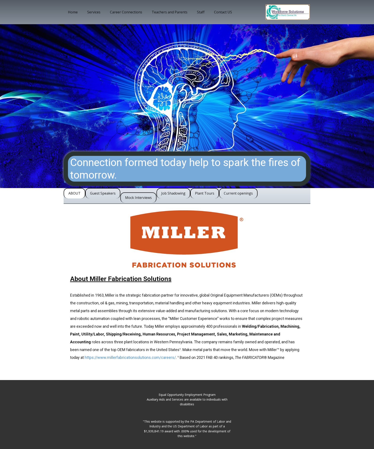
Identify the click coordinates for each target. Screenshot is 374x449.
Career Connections (126, 12)
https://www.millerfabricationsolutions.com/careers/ (130, 357)
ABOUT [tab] (74, 193)
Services (93, 12)
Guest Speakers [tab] (103, 193)
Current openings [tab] (238, 193)
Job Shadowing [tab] (173, 193)
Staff (201, 12)
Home (73, 12)
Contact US (223, 12)
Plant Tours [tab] (204, 193)
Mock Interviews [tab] (138, 197)
